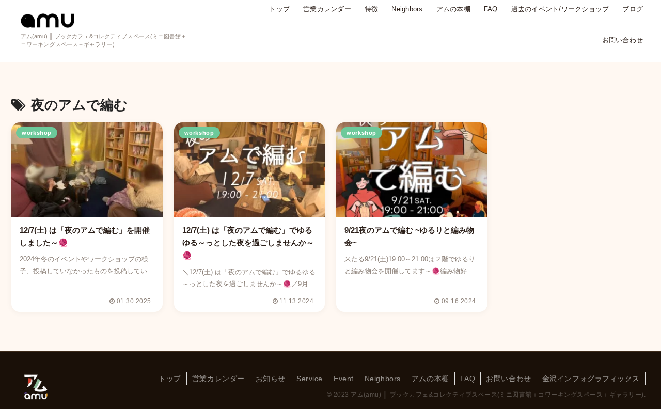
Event (344, 378)
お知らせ (271, 378)
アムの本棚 (430, 378)
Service (309, 378)
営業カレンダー (218, 378)
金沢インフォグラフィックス (591, 378)
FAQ (468, 378)
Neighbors (383, 378)
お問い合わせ (508, 378)
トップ (170, 378)
